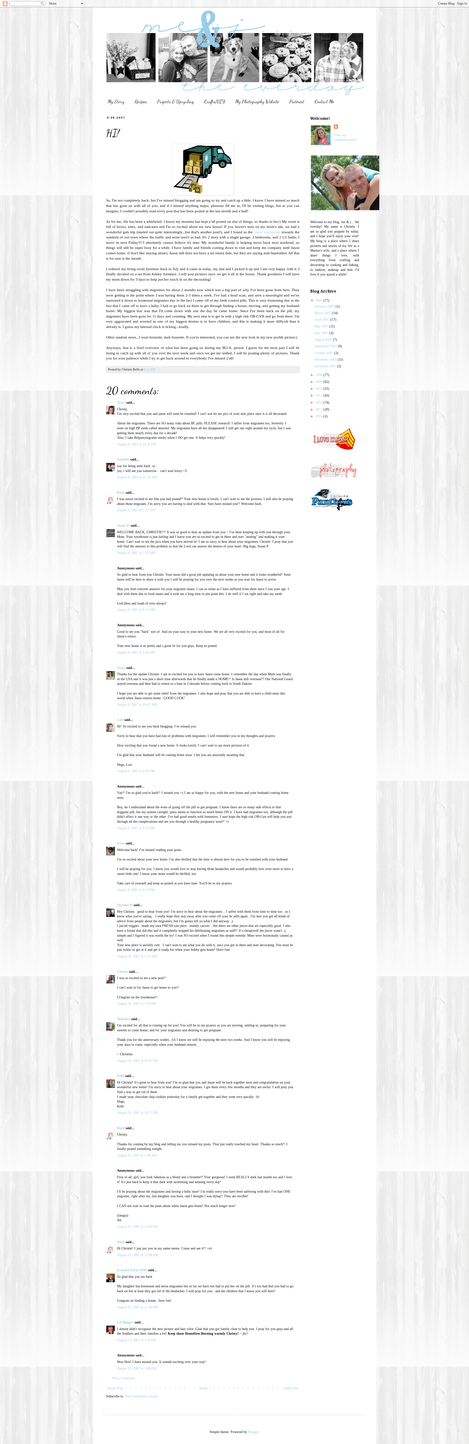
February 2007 (325, 306)
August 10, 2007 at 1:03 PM (136, 1003)
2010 (319, 388)
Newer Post (115, 1388)
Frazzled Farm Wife (132, 1270)
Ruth (121, 492)
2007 (319, 300)
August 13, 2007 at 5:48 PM (136, 1368)
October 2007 (324, 353)
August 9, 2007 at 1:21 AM (136, 510)
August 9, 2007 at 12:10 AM (137, 477)
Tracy (121, 402)
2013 (319, 409)
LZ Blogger (125, 1322)
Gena (121, 843)
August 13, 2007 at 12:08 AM (137, 1255)
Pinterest (296, 101)
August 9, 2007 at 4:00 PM (135, 771)
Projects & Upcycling (175, 101)
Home (203, 1388)
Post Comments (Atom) (141, 1396)
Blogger (253, 1432)
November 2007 (326, 359)
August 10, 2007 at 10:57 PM (137, 1113)
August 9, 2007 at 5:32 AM (136, 553)
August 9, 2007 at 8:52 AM (136, 610)
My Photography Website (257, 101)
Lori (120, 720)
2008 (319, 375)
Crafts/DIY (214, 101)
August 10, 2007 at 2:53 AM (137, 956)
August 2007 (323, 339)
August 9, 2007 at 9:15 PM (135, 890)
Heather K (125, 905)
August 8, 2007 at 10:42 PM (136, 444)
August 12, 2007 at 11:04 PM (137, 1227)
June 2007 (321, 333)
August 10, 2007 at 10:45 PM (137, 1061)
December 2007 (325, 366)
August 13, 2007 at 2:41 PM (136, 1340)
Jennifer (123, 459)
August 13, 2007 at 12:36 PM (137, 1307)
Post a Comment (123, 1378)
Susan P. (123, 525)
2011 (319, 395)
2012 (319, 402)
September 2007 (326, 346)
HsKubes (123, 1019)
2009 (319, 382)
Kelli (120, 1076)
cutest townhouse (267, 232)
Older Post (291, 1388)
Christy (122, 971)
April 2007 (322, 319)
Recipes (141, 101)
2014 (319, 416)
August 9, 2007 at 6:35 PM (135, 828)
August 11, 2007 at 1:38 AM (136, 1155)
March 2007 (323, 313)
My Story (116, 101)
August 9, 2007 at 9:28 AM (136, 652)
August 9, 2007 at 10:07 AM (137, 705)
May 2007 (321, 326)
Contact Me (324, 101)
